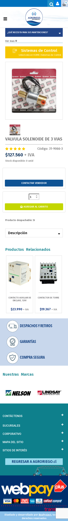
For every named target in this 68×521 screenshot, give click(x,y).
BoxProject (45, 514)
